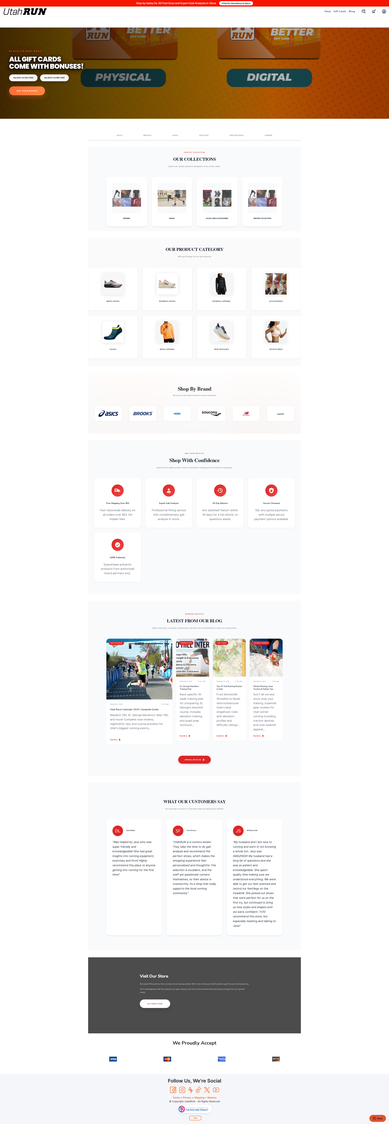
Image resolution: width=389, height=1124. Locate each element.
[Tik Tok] (198, 1090)
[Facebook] (173, 1090)
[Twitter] (207, 1090)
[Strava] (190, 1090)
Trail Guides (221, 643)
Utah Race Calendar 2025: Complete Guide (134, 709)
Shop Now (23, 91)
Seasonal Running (261, 643)
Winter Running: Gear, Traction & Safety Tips (263, 687)
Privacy (187, 1097)
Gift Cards (340, 11)
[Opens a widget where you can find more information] (377, 1118)
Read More (114, 740)
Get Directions (155, 1004)
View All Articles (193, 760)
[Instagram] (182, 1090)
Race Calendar (116, 643)
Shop (327, 11)
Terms (176, 1097)
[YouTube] (216, 1090)
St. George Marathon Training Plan (189, 687)
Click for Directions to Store (236, 3)
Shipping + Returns (205, 1097)
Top (195, 1118)
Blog (352, 11)
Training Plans (186, 643)
